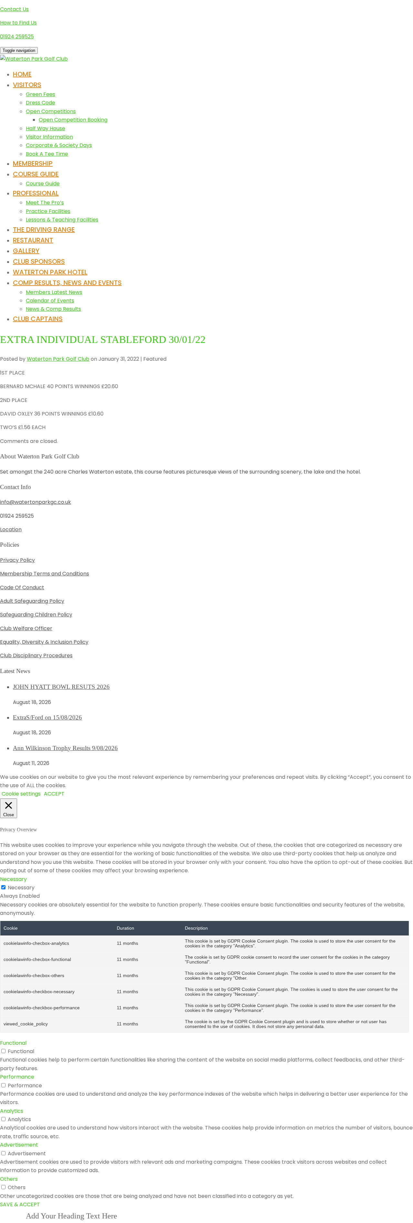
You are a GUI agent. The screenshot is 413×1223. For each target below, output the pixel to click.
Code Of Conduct (22, 587)
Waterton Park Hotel (50, 272)
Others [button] (9, 1179)
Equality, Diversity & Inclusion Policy (44, 642)
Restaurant (33, 240)
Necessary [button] (13, 879)
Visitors (27, 84)
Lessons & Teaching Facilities (62, 219)
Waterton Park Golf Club (58, 359)
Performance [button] (17, 1077)
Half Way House (45, 128)
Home (22, 74)
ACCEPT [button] (54, 793)
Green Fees (40, 94)
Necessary (21, 887)
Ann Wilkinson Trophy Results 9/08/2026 (65, 748)
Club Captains (38, 318)
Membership (33, 163)
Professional (36, 193)
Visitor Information (49, 137)
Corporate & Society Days (59, 145)
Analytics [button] (11, 1111)
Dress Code (40, 102)
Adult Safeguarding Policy (32, 601)
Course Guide (36, 174)
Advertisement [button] (19, 1145)
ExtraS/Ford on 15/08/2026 (47, 717)
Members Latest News (54, 292)
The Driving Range (44, 229)
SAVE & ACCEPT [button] (20, 1204)
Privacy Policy (17, 560)
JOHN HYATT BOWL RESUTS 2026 (61, 686)
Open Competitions (51, 111)
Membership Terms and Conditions (44, 573)
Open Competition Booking (73, 119)
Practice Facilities (48, 211)
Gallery (26, 250)
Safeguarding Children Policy (36, 614)
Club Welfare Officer (26, 628)
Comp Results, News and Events (67, 282)
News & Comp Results (53, 309)
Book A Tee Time (47, 154)
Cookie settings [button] (21, 793)
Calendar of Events (50, 300)
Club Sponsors (39, 261)
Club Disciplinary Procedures (36, 655)
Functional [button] (13, 1043)
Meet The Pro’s (45, 202)
